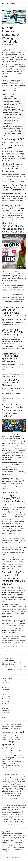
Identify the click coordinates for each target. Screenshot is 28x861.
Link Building (5, 689)
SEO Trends (5, 705)
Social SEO (22, 636)
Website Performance (6, 765)
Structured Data (14, 759)
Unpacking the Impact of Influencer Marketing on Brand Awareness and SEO (13, 110)
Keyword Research (7, 687)
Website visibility (5, 767)
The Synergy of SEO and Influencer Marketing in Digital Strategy (11, 97)
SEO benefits (5, 751)
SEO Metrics (4, 753)
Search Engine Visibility (19, 748)
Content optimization (5, 726)
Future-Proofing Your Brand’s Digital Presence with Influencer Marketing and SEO (13, 133)
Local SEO (5, 692)
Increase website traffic (6, 732)
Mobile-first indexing (18, 734)
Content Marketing (15, 724)
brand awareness (12, 273)
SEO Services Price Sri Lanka (10, 658)
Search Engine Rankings (8, 748)
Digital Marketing (6, 682)
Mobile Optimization (6, 735)
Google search (17, 730)
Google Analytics (11, 730)
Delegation (5, 680)
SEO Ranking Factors (5, 755)
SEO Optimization (13, 753)
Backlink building (5, 724)
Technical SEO (6, 638)
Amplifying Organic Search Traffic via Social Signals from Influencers (14, 107)
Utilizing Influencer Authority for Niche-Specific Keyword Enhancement (13, 119)
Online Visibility (5, 737)
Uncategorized (6, 712)
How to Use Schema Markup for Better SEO (14, 667)
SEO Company (6, 699)
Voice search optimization (20, 761)
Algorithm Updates (7, 678)
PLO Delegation (8, 3)
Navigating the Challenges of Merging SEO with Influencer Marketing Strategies (13, 129)
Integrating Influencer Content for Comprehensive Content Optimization (12, 113)
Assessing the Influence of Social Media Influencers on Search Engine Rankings (13, 125)
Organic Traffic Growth (8, 739)
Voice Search (5, 717)
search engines (20, 66)
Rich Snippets (17, 739)
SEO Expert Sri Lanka (8, 660)
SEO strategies (16, 755)
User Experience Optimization (8, 761)
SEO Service (15, 636)
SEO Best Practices (16, 751)
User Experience (14, 638)
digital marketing (14, 436)
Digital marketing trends (16, 728)
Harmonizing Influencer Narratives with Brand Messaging (13, 122)
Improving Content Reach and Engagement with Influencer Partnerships (14, 104)
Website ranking (15, 765)
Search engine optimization (8, 743)
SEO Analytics (6, 696)
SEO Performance (22, 753)
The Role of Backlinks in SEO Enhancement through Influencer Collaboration (13, 101)
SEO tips (4, 759)
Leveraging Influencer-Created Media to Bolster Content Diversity (13, 116)
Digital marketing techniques (11, 640)
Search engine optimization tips (8, 747)
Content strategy (13, 726)
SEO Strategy (15, 642)
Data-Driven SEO (19, 726)
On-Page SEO (7, 636)
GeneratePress (14, 859)
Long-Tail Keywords (10, 734)
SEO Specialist (10, 832)
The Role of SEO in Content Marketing (14, 651)
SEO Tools (5, 703)
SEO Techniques (18, 758)
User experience (21, 759)
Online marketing (22, 735)
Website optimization (9, 763)
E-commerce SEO (7, 685)
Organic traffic (13, 737)
